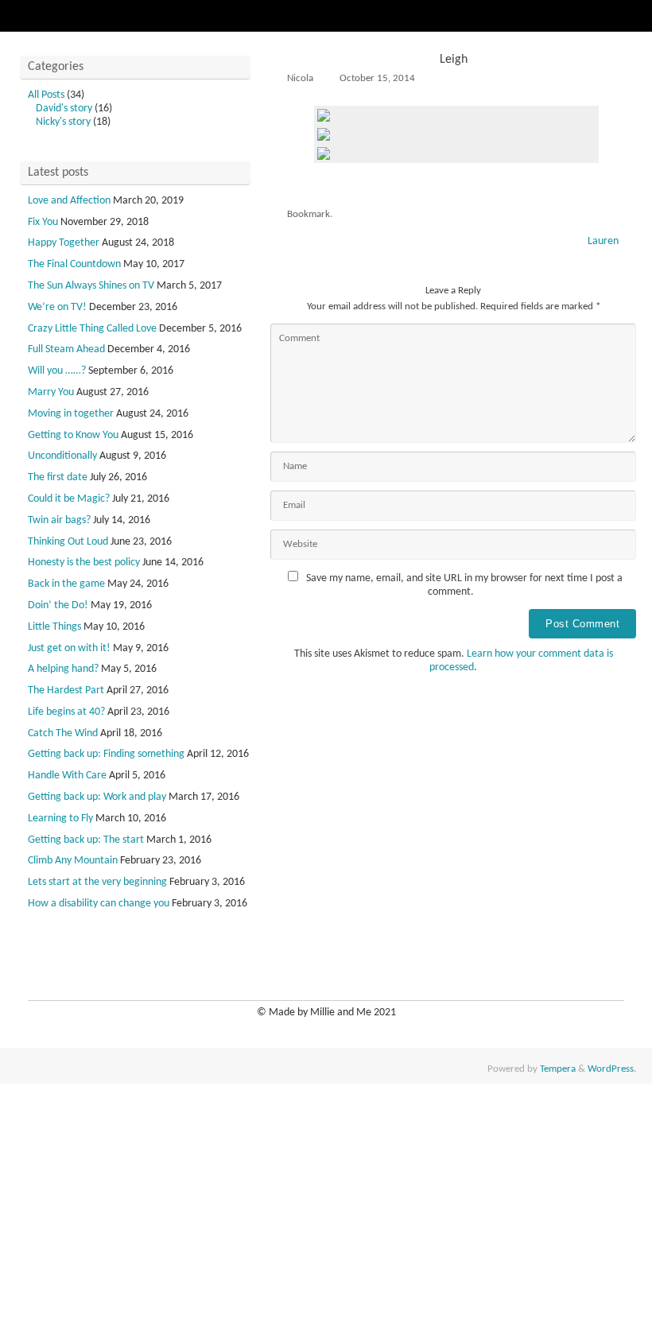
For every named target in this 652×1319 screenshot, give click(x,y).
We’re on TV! (57, 307)
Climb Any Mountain (73, 861)
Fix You (43, 222)
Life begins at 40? (66, 712)
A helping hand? (63, 669)
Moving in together (71, 414)
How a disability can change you (98, 904)
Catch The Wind (63, 733)
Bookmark (308, 214)
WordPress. (612, 1069)
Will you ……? (57, 371)
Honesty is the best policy (84, 562)
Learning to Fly (60, 818)
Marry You (51, 392)
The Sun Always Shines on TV (91, 286)
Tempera (558, 1069)
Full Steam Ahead (66, 349)
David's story (64, 108)
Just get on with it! (69, 648)
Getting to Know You (73, 435)
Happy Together (63, 243)
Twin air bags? (59, 520)
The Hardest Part (66, 690)
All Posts (46, 95)
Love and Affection (69, 201)
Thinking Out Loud (68, 542)
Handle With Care (67, 776)
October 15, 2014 (377, 78)
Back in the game (66, 584)
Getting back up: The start (86, 840)
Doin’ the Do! (58, 605)
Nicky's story (63, 122)
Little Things (54, 627)
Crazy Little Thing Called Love (92, 329)
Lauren (604, 241)
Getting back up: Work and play (97, 797)
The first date (57, 477)
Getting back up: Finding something (106, 754)
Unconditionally (62, 456)
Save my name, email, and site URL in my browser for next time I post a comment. (464, 585)
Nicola (300, 78)
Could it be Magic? (69, 499)
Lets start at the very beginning (97, 882)
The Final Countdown (74, 264)
